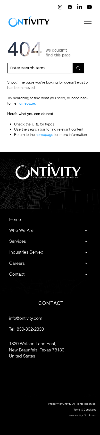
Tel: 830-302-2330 (26, 329)
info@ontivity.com (25, 318)
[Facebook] (70, 7)
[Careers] (86, 263)
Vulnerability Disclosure (82, 415)
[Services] (86, 241)
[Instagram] (60, 7)
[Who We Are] (86, 230)
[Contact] (86, 274)
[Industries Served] (86, 252)
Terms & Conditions (85, 409)
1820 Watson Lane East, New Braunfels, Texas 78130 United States (36, 349)
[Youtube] (89, 7)
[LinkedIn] (80, 7)
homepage (26, 103)
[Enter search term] (78, 68)
